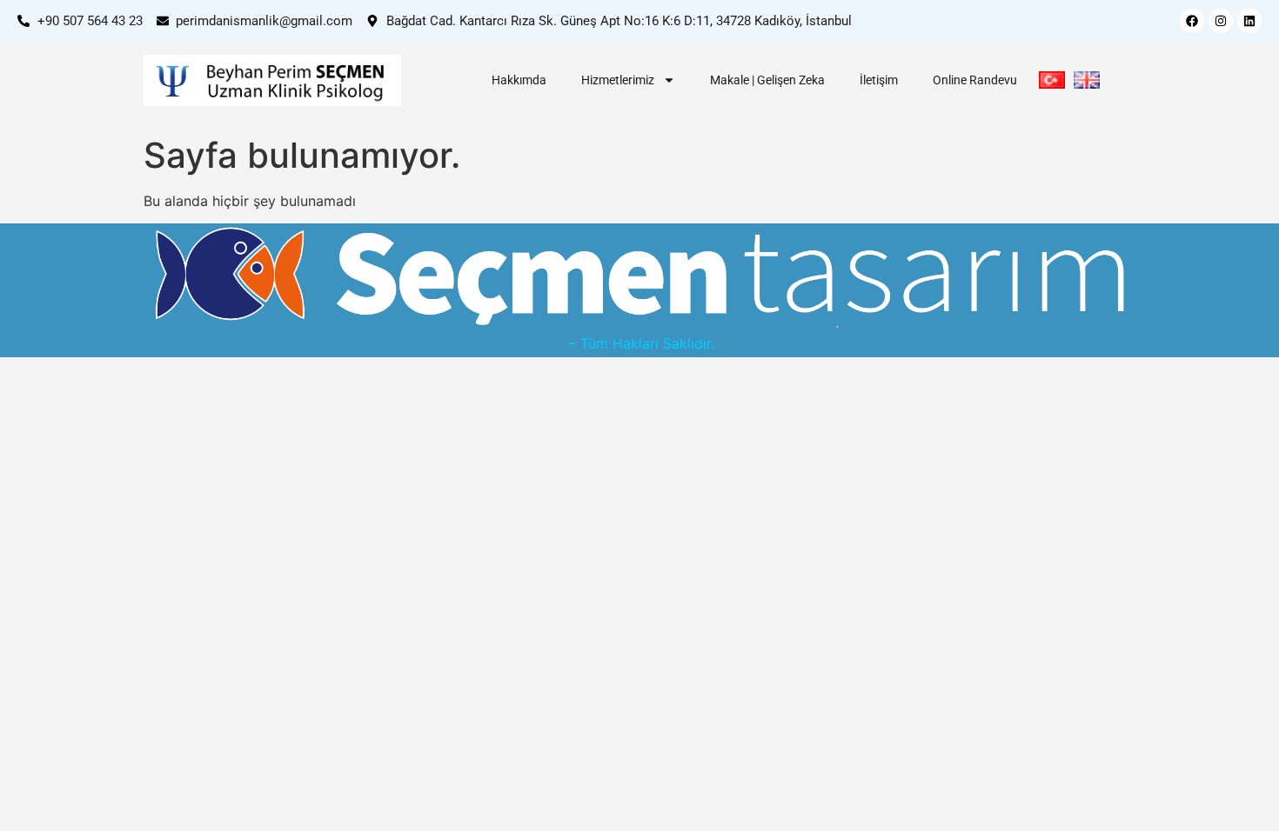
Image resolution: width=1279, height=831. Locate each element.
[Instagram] (1221, 21)
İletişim (879, 80)
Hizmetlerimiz (617, 80)
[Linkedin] (1249, 21)
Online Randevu (975, 80)
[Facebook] (1192, 21)
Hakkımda (519, 80)
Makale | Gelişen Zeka (767, 80)
